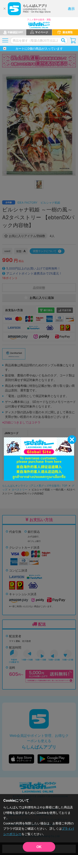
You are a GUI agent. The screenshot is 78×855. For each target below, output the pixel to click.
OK (39, 847)
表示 (71, 9)
